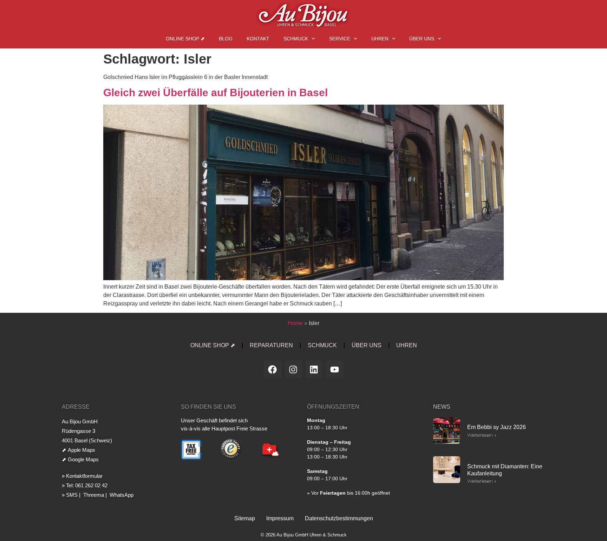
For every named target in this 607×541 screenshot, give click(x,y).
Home (295, 323)
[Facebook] (272, 369)
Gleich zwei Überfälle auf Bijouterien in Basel (215, 92)
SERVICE (339, 38)
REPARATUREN (271, 345)
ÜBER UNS (421, 38)
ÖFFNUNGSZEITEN (333, 407)
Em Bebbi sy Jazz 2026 (496, 427)
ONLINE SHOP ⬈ (185, 38)
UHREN (380, 38)
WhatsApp (120, 495)
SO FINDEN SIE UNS (208, 407)
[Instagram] (293, 369)
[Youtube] (335, 369)
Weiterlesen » (481, 435)
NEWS (441, 407)
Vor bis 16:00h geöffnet (350, 493)
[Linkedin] (314, 369)
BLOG (226, 38)
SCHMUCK (295, 38)
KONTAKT (258, 38)
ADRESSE (76, 407)
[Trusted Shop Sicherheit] (231, 460)
